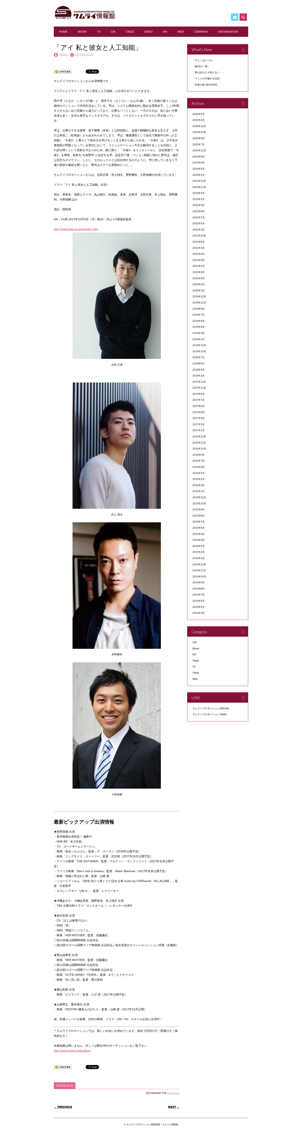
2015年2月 (198, 552)
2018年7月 (198, 357)
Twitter (234, 17)
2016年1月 (198, 491)
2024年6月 (198, 162)
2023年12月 (199, 181)
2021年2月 (198, 266)
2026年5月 (198, 114)
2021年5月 (198, 248)
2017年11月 (199, 387)
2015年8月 (198, 515)
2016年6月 (198, 467)
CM (113, 32)
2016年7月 (198, 460)
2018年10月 (199, 351)
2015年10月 (199, 503)
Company (201, 32)
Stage (130, 32)
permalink (173, 1093)
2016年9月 (198, 454)
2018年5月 (198, 363)
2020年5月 (198, 278)
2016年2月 (198, 485)
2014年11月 (199, 570)
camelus (64, 54)
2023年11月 (199, 187)
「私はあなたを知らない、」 (208, 72)
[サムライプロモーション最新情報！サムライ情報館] (84, 19)
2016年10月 (199, 448)
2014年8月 (198, 588)
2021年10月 (199, 235)
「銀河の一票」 (201, 66)
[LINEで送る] (63, 71)
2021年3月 (198, 260)
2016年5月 (198, 473)
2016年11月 (199, 442)
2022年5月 (198, 223)
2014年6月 (198, 600)
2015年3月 (198, 546)
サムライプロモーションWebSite (210, 708)
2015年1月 (198, 558)
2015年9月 (198, 509)
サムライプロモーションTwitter (209, 714)
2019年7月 (198, 314)
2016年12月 (199, 436)
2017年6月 (198, 406)
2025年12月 (199, 126)
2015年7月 (198, 521)
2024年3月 (198, 168)
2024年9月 (198, 156)
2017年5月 (198, 412)
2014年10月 (199, 576)
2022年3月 (198, 229)
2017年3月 (198, 424)
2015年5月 (198, 534)
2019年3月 (198, 333)
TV (98, 32)
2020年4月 (198, 284)
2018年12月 (199, 345)
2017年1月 (198, 430)
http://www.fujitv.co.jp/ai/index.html (76, 229)
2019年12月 (199, 296)
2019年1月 (198, 339)
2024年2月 (198, 175)
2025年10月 (199, 132)
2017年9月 (198, 394)
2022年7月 (198, 217)
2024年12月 (199, 150)
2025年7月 (198, 144)
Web (181, 32)
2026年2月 (198, 120)
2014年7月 (198, 594)
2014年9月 (198, 582)
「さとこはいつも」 (203, 60)
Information (228, 32)
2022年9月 (198, 205)
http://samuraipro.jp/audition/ (72, 1050)
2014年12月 (199, 564)
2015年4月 (198, 540)
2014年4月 (198, 613)
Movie (82, 32)
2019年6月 (198, 321)
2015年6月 (198, 527)
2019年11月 (199, 302)
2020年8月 (198, 272)
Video (148, 32)
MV (165, 32)
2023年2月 (198, 199)
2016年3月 (198, 479)
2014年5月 (198, 607)
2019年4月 (198, 327)
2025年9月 (198, 138)
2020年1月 (198, 290)
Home (63, 32)
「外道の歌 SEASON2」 (206, 84)
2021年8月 (198, 241)
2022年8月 (198, 211)
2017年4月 (198, 418)
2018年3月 (198, 369)
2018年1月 (198, 375)
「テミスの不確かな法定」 (207, 78)
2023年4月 (198, 193)
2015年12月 (199, 497)
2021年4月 (198, 254)
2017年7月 (198, 400)
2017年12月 (199, 381)
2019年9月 (198, 308)
